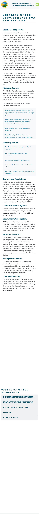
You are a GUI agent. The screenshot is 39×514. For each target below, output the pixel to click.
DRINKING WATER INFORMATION (18, 397)
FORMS (6, 412)
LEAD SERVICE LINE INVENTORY (18, 402)
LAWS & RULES (10, 418)
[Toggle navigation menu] (37, 4)
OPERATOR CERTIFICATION (15, 407)
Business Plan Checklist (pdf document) (17, 160)
